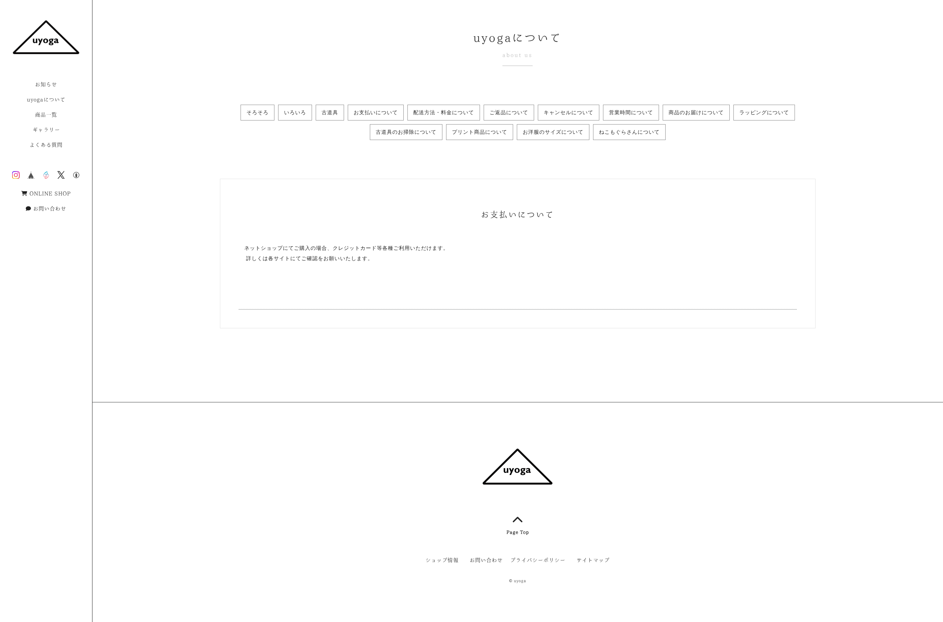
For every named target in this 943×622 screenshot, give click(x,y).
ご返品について (509, 112)
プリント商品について (479, 132)
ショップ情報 (442, 560)
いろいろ (295, 112)
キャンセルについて (568, 112)
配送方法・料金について (443, 112)
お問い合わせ (49, 208)
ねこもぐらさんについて (629, 132)
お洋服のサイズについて (553, 132)
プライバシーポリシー (537, 560)
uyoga (520, 581)
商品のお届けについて (696, 112)
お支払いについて (376, 112)
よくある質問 (46, 144)
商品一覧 (46, 114)
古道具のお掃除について (406, 132)
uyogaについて (46, 99)
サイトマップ (593, 560)
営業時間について (631, 112)
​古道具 (330, 112)
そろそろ (257, 112)
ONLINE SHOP (50, 193)
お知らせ (46, 84)
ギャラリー (46, 129)
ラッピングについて (764, 112)
